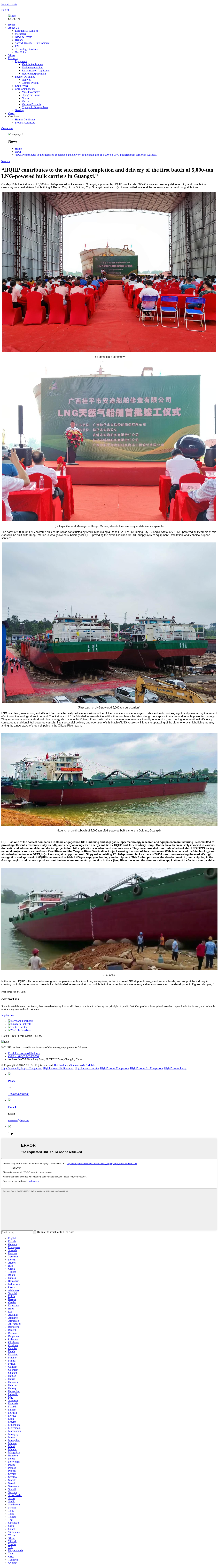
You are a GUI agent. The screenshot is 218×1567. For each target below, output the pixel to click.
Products (13, 58)
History (19, 39)
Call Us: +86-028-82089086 (23, 1056)
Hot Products (61, 1065)
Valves (25, 101)
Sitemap (74, 1065)
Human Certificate (25, 119)
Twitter (23, 1027)
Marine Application (32, 67)
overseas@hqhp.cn (18, 1120)
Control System (30, 82)
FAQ (17, 46)
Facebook (27, 1020)
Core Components (25, 88)
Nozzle (25, 98)
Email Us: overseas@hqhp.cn (24, 1053)
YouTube (26, 1030)
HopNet (26, 79)
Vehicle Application (32, 64)
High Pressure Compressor (114, 1068)
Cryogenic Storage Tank (35, 107)
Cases (11, 113)
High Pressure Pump (175, 1068)
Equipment (21, 61)
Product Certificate (25, 122)
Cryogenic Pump (31, 95)
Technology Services (26, 49)
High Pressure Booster (87, 1068)
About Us (13, 27)
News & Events (23, 36)
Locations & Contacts (26, 30)
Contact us (7, 128)
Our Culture (21, 52)
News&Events (9, 4)
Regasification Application (36, 70)
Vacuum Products (31, 104)
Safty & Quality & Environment (32, 43)
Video (11, 55)
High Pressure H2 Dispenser (58, 1068)
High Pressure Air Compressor (146, 1068)
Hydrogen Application (34, 73)
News (18, 151)
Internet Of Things (25, 76)
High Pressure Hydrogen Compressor (21, 1068)
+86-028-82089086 (18, 1094)
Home (11, 24)
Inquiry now (8, 1015)
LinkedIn (26, 1023)
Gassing (19, 110)
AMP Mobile (88, 1065)
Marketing (20, 33)
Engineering (21, 85)
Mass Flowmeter (31, 91)
